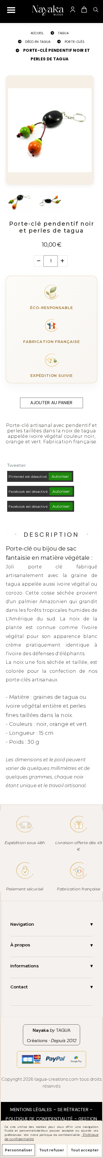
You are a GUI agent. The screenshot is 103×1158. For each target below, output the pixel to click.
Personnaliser (18, 1150)
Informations (24, 966)
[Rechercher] (95, 9)
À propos (20, 945)
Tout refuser (51, 1150)
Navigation (22, 924)
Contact (19, 987)
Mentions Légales (31, 1110)
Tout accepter (85, 1150)
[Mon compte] (72, 9)
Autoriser (60, 476)
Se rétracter (73, 1110)
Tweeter (16, 465)
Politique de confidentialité (39, 1119)
